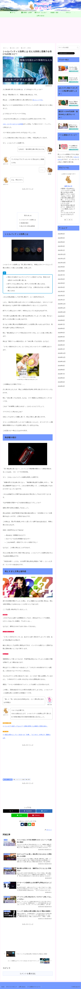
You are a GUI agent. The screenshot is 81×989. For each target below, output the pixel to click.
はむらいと (68, 186)
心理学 (28, 779)
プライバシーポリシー (11, 986)
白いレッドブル (38, 100)
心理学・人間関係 (8, 779)
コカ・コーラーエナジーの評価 (13, 124)
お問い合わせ (22, 986)
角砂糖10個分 (24, 223)
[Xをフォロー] (25, 824)
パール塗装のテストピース (33, 986)
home (3, 986)
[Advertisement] (40, 30)
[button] (77, 47)
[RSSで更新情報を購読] (33, 824)
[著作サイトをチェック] (22, 824)
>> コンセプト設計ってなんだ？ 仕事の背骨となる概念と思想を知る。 (25, 726)
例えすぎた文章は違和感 (28, 226)
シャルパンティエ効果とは (28, 219)
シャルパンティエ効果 (20, 779)
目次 (25, 215)
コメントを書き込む (28, 974)
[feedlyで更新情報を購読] (29, 824)
